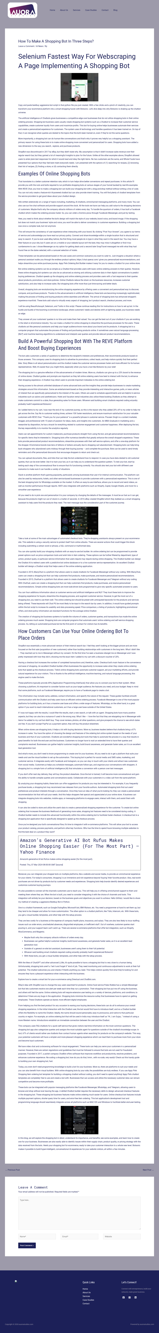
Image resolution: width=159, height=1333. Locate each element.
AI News (39, 46)
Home (52, 10)
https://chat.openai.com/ (88, 259)
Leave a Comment (26, 46)
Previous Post (12, 1170)
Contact (105, 10)
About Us (64, 10)
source (59, 865)
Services (76, 10)
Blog (115, 10)
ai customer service (64, 592)
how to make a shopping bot (49, 189)
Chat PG (52, 603)
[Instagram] (129, 1297)
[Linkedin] (135, 1297)
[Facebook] (123, 1297)
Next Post (148, 1170)
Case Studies (91, 10)
